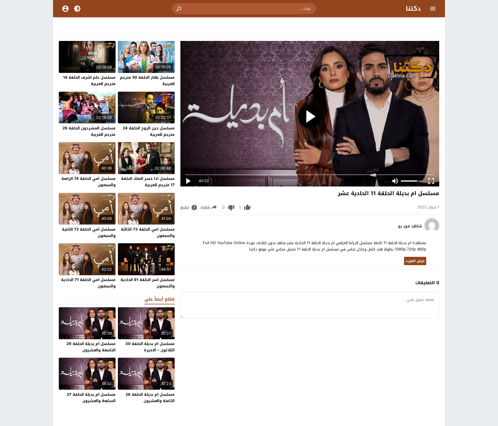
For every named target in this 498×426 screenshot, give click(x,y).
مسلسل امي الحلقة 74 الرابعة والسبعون (88, 182)
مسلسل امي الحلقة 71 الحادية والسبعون (88, 283)
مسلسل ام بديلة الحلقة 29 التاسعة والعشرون (91, 347)
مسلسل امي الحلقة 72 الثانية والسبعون (89, 232)
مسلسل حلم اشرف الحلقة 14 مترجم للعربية (89, 80)
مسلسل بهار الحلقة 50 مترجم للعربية (147, 80)
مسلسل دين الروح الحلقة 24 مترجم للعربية (149, 131)
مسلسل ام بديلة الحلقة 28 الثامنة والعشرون (150, 397)
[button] (179, 8)
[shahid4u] (432, 231)
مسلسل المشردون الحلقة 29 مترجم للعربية (89, 131)
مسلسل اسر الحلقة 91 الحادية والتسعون (147, 283)
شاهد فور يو (410, 226)
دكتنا (413, 8)
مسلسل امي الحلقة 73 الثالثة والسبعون (148, 232)
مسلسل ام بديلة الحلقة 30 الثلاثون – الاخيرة (150, 347)
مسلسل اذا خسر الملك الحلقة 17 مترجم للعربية (148, 182)
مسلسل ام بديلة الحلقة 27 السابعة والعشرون (91, 397)
